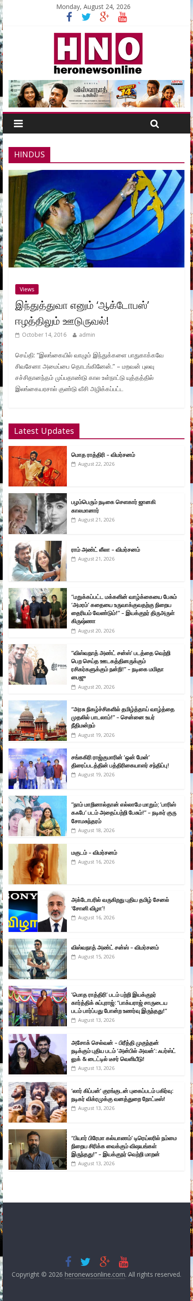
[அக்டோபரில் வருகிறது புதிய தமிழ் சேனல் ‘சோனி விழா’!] (38, 895)
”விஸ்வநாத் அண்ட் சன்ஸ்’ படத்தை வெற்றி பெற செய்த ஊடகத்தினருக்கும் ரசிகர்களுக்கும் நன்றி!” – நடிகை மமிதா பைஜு (121, 665)
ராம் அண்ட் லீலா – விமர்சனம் (105, 549)
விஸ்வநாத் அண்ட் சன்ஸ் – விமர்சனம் (115, 947)
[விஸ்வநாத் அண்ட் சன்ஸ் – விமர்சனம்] (38, 943)
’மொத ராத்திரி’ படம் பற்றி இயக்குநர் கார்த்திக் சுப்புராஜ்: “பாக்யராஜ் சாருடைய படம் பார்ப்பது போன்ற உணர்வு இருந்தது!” (119, 1002)
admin (87, 335)
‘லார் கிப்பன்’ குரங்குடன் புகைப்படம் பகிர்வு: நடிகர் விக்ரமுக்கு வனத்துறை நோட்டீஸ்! (122, 1095)
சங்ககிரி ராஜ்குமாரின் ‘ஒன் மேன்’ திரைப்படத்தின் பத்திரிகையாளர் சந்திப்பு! (120, 761)
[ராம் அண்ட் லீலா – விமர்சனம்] (38, 545)
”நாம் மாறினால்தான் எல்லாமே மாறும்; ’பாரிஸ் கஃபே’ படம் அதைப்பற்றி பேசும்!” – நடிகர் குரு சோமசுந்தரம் (123, 812)
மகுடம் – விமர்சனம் (94, 852)
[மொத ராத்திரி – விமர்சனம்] (38, 450)
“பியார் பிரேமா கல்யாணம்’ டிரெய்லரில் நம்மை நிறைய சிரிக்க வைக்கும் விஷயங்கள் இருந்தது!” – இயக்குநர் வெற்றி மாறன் (124, 1146)
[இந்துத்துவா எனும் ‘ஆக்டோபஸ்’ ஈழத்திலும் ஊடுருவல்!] (96, 175)
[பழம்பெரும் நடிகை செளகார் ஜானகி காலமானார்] (38, 498)
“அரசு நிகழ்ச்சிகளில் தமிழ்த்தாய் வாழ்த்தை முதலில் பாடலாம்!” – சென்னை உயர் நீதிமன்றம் (123, 717)
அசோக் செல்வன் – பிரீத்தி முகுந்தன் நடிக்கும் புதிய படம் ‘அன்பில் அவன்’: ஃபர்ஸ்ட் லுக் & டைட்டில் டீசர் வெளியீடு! (123, 1050)
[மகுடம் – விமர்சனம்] (38, 848)
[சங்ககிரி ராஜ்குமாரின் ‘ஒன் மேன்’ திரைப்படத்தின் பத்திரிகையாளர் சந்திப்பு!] (38, 753)
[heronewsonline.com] (96, 35)
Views (27, 289)
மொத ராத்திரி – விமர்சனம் (103, 454)
